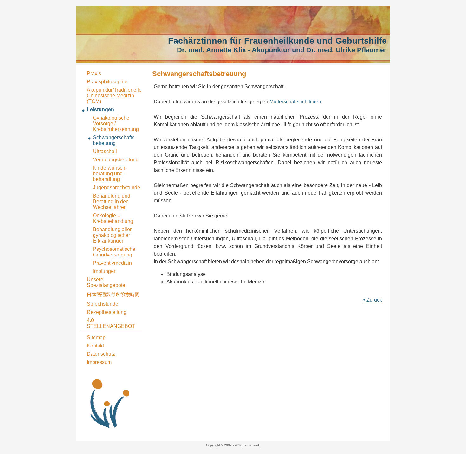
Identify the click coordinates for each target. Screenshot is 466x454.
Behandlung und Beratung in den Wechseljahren (111, 201)
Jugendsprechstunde (116, 187)
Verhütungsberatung (116, 159)
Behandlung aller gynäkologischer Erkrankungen (112, 235)
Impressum (99, 362)
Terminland (251, 445)
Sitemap (96, 337)
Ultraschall (105, 151)
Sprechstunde (102, 304)
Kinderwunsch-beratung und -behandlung (110, 173)
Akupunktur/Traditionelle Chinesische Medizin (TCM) (114, 95)
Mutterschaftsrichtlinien (295, 101)
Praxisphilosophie (107, 81)
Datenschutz (101, 354)
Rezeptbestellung (106, 312)
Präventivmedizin (112, 263)
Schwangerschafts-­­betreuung (114, 140)
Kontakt (95, 345)
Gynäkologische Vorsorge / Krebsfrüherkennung (116, 123)
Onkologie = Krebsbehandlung (113, 218)
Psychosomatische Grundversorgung (114, 251)
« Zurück (372, 299)
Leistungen (100, 109)
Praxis (94, 73)
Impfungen (105, 271)
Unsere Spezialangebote (106, 282)
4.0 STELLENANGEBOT (111, 323)
